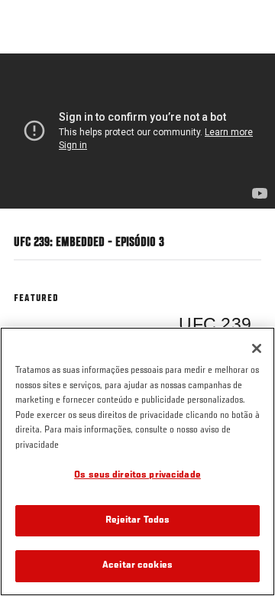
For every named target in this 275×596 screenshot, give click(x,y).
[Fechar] (256, 348)
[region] (137, 461)
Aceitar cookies (137, 566)
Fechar (247, 82)
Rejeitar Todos (137, 521)
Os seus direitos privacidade (137, 476)
